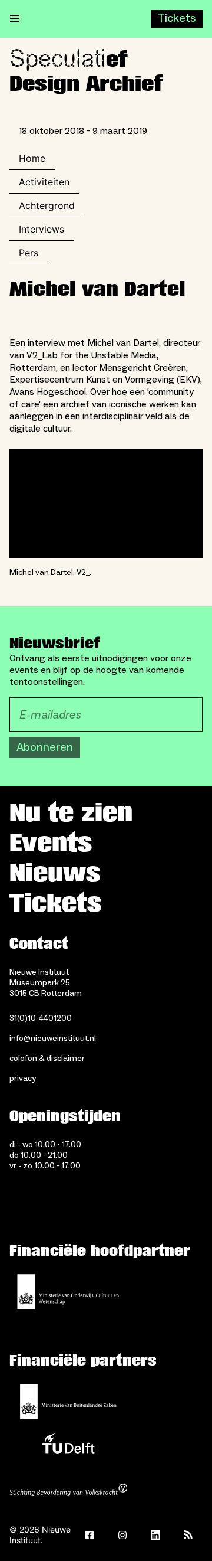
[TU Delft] (68, 1446)
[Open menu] (15, 19)
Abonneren (44, 747)
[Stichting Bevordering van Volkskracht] (68, 1491)
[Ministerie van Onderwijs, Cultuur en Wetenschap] (68, 1291)
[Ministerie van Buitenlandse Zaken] (68, 1401)
